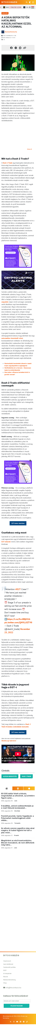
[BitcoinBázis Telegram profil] (23, 1022)
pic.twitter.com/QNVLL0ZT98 (18, 622)
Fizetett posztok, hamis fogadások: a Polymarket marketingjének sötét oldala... (17, 818)
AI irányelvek (7, 973)
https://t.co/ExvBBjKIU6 (18, 619)
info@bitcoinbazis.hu (13, 988)
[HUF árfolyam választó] (32, 7)
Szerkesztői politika (9, 967)
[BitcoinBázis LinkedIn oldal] (20, 1022)
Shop (5, 983)
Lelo (15, 801)
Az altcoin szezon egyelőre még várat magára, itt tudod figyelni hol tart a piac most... (17, 830)
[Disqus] (18, 875)
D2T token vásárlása (18, 523)
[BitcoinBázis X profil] (10, 1022)
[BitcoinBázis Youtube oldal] (17, 1022)
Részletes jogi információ (8, 741)
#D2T (18, 589)
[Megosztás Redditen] (20, 47)
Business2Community (11, 32)
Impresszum (7, 961)
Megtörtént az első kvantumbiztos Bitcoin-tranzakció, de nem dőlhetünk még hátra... (17, 842)
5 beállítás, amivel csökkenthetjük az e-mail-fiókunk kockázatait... (17, 807)
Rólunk (5, 976)
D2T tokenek (6, 542)
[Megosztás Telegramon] (15, 47)
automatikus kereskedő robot (12, 338)
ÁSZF (5, 970)
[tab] (6, 788)
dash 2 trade (26, 776)
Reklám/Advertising (9, 980)
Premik (16, 835)
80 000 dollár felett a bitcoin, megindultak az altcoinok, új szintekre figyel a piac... (18, 795)
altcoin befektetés (10, 776)
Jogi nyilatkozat (8, 964)
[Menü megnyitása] (33, 2)
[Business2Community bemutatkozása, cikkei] (2, 32)
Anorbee (17, 811)
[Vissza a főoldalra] (9, 2)
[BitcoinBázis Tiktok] (27, 1022)
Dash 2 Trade (7, 163)
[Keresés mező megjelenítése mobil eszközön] (27, 2)
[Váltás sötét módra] (30, 2)
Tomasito (17, 823)
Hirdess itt (29, 149)
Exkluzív (5, 13)
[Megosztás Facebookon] (11, 47)
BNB (10, 7)
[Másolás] (24, 47)
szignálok (4, 302)
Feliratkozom (17, 1006)
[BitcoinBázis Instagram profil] (13, 1022)
